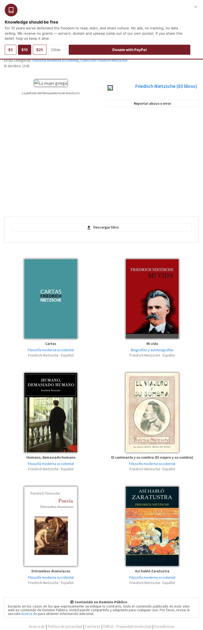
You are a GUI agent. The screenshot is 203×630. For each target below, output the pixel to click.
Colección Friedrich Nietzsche (103, 60)
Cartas (50, 343)
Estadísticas (164, 626)
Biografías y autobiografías (152, 350)
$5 (10, 50)
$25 (39, 50)
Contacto (92, 626)
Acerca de (29, 613)
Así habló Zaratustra (152, 571)
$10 (24, 50)
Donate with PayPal (129, 50)
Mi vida (152, 343)
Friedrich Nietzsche (166, 86)
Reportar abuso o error (152, 103)
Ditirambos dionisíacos (50, 571)
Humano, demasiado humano (50, 457)
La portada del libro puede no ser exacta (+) (51, 93)
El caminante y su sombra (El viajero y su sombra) (152, 457)
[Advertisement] (152, 163)
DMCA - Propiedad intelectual (127, 626)
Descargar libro (106, 227)
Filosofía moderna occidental (56, 60)
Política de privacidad (65, 626)
